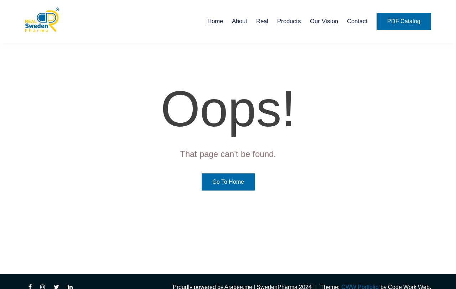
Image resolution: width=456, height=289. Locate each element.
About (239, 21)
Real (262, 21)
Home (215, 21)
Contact (357, 21)
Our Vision (324, 21)
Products (289, 21)
